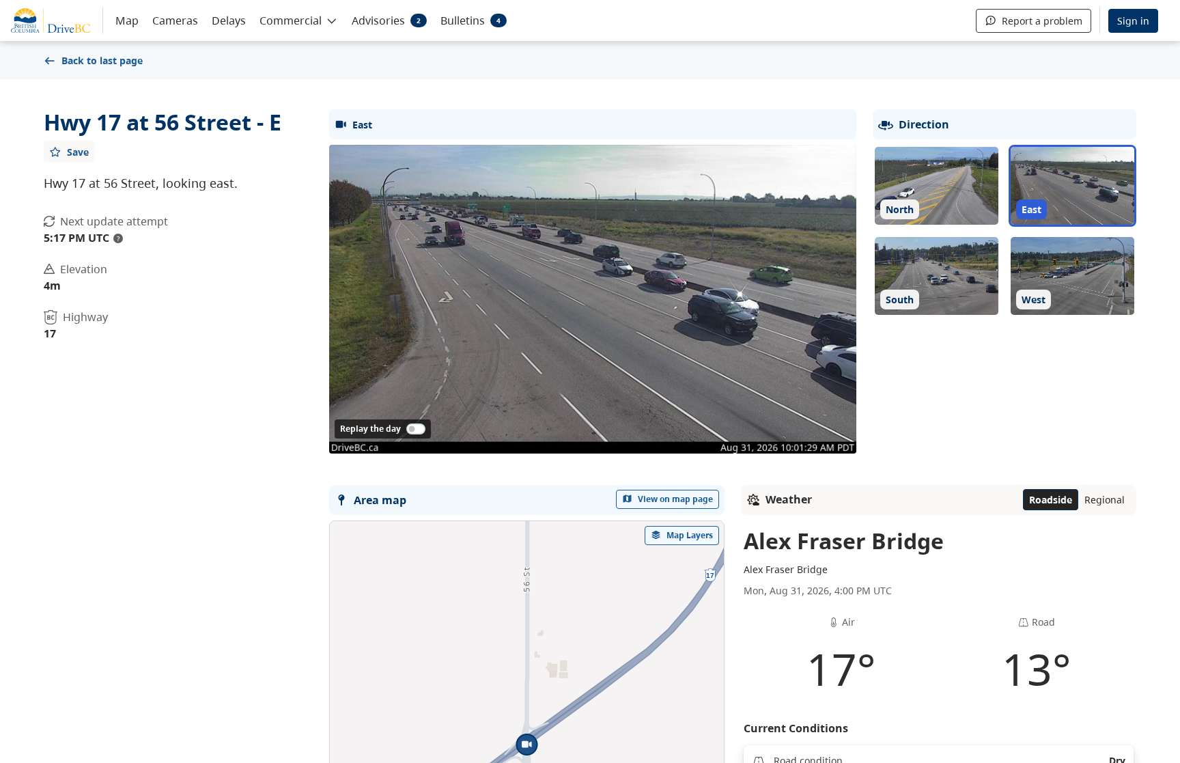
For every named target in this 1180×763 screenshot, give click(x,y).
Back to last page (102, 60)
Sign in (1133, 20)
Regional (1104, 499)
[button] (299, 20)
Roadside (1050, 499)
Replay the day (370, 428)
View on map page (675, 499)
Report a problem (1042, 20)
